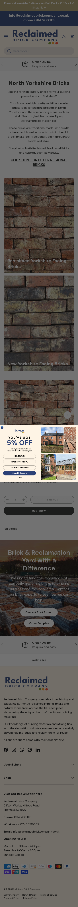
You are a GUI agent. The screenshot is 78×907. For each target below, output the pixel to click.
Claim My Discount (19, 473)
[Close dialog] (2, 427)
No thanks (19, 477)
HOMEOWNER (20, 456)
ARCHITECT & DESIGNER (20, 468)
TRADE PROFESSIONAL (19, 462)
